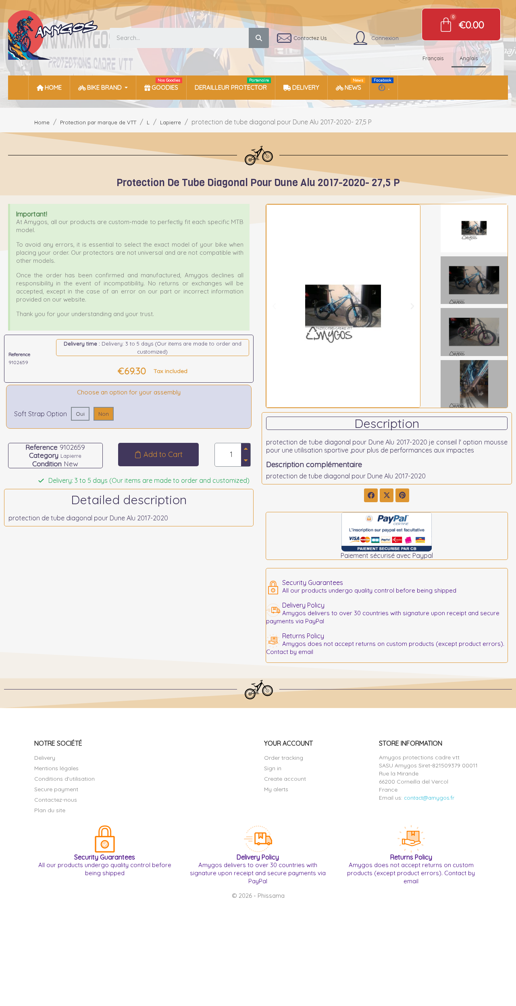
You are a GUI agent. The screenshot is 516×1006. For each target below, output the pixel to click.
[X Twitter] (386, 495)
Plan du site (49, 810)
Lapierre (70, 456)
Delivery (44, 757)
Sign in (272, 768)
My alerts (276, 789)
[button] (158, 454)
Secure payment (56, 789)
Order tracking (283, 757)
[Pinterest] (402, 495)
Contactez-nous (55, 799)
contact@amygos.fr (429, 797)
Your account (288, 743)
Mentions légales (56, 768)
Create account (285, 778)
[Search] (259, 38)
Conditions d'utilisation (64, 778)
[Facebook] (371, 495)
